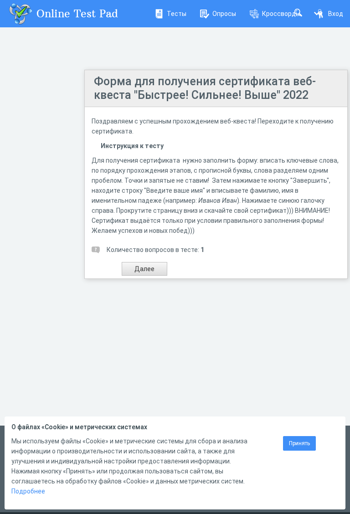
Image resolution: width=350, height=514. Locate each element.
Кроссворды (281, 13)
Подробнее (28, 491)
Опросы (224, 13)
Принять (299, 443)
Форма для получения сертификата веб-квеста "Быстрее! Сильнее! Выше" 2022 (205, 88)
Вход (335, 13)
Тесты (176, 13)
